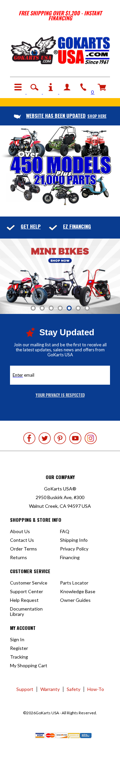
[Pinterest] (60, 438)
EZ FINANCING (77, 226)
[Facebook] (29, 438)
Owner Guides (75, 600)
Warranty (50, 689)
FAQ (64, 531)
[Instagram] (91, 438)
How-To (95, 689)
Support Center (26, 591)
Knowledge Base (77, 591)
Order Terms (23, 548)
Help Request (24, 600)
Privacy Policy (74, 548)
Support (24, 689)
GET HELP (31, 226)
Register (19, 648)
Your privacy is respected (60, 395)
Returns (18, 557)
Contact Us (22, 540)
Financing (70, 557)
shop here (66, 116)
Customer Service (28, 583)
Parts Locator (74, 583)
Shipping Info (74, 540)
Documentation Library (26, 611)
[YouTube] (75, 438)
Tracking (19, 657)
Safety (73, 689)
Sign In (17, 639)
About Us (20, 531)
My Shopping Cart (28, 665)
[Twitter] (45, 438)
